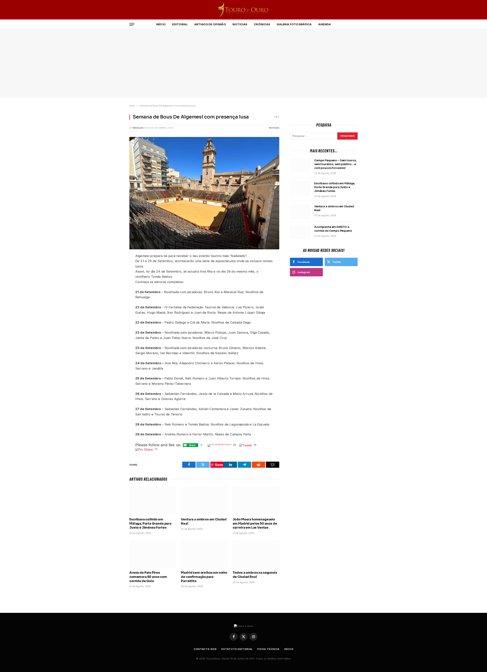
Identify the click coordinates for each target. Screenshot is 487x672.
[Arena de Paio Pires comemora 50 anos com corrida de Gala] (152, 554)
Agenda (324, 24)
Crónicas (262, 24)
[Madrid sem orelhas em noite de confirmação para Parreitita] (204, 554)
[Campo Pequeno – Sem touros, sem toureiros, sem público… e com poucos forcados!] (300, 165)
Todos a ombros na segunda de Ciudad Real (255, 575)
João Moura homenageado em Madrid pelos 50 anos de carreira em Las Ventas (255, 523)
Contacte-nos (205, 649)
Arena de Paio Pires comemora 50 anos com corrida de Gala (148, 577)
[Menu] (131, 24)
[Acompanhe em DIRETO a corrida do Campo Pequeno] (300, 232)
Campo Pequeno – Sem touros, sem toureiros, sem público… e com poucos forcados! (335, 164)
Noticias (239, 24)
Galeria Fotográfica (294, 24)
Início (161, 24)
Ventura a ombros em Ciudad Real (204, 521)
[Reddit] (116, 283)
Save (118, 300)
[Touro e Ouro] (243, 9)
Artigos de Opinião (210, 24)
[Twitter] (116, 274)
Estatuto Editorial (236, 649)
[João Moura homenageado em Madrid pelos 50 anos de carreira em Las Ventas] (256, 500)
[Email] (116, 305)
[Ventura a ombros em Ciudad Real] (204, 500)
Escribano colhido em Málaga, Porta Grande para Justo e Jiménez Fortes (150, 523)
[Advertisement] (243, 63)
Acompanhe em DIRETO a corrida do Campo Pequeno (333, 228)
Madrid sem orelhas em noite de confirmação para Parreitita (204, 577)
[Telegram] (116, 292)
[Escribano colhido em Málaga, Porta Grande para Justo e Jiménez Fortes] (152, 500)
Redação (138, 127)
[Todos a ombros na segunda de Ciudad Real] (256, 554)
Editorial (180, 24)
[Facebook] (116, 265)
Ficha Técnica (268, 649)
